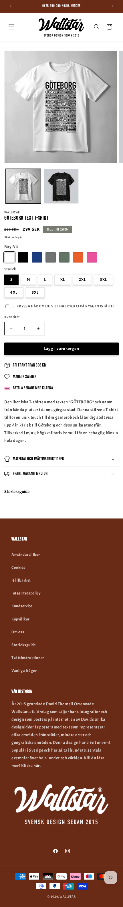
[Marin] (37, 257)
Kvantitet (12, 317)
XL (62, 279)
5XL (35, 292)
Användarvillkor (25, 554)
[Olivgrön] (64, 257)
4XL (13, 292)
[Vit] (9, 257)
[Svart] (23, 257)
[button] (11, 27)
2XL (82, 279)
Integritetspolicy (26, 593)
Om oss (17, 632)
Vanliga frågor (24, 670)
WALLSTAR (67, 896)
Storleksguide (16, 491)
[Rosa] (92, 257)
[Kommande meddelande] (112, 6)
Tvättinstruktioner (27, 657)
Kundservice (21, 606)
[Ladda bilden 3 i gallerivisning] (61, 186)
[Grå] (50, 257)
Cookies (18, 567)
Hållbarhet (21, 580)
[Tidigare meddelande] (10, 6)
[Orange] (78, 257)
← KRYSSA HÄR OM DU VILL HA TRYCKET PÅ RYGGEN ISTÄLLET (63, 306)
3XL (103, 279)
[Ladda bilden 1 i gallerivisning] (23, 186)
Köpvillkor (20, 619)
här (36, 765)
